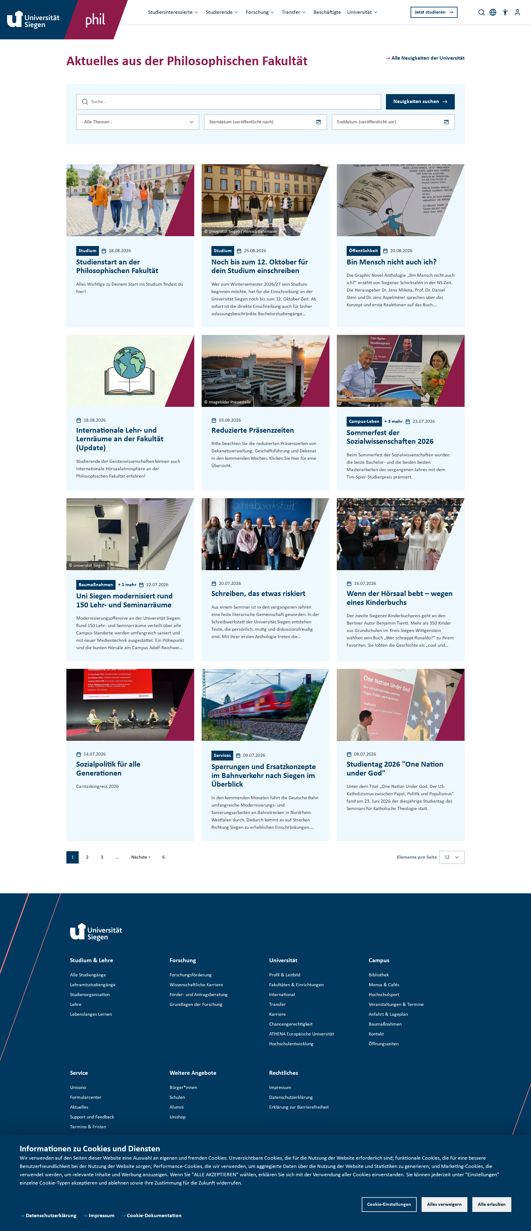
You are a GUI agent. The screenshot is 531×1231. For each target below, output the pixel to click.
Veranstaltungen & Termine (396, 1004)
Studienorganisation (90, 994)
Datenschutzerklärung (51, 1216)
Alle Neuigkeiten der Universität (428, 58)
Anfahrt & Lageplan (388, 1014)
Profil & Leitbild (284, 975)
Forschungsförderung (191, 975)
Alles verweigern (444, 1204)
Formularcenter (85, 1097)
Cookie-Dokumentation (154, 1216)
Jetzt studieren (430, 12)
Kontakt (376, 1034)
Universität (359, 12)
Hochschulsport (384, 994)
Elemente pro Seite (417, 857)
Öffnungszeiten (384, 1044)
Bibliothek (379, 975)
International (282, 994)
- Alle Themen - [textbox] (96, 122)
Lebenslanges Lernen (91, 1014)
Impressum (102, 1216)
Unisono (78, 1087)
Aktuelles (79, 1107)
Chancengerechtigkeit (291, 1024)
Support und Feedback (92, 1117)
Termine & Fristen (88, 1127)
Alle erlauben (492, 1204)
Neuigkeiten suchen (416, 102)
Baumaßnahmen (385, 1024)
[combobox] (137, 122)
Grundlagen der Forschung (196, 1004)
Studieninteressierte (170, 12)
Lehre (75, 1004)
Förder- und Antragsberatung (199, 994)
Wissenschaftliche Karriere (196, 985)
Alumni (177, 1107)
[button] (505, 12)
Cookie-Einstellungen (389, 1204)
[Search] (481, 12)
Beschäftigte (327, 12)
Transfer (291, 12)
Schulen (177, 1097)
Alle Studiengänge (88, 975)
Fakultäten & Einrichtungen (296, 985)
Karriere (277, 1014)
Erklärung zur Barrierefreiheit (299, 1107)
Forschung (257, 12)
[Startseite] (96, 932)
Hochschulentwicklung (291, 1044)
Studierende (219, 12)
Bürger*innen (183, 1087)
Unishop (178, 1117)
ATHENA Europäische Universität (301, 1034)
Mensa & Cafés (384, 985)
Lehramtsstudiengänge (93, 985)
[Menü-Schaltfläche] (517, 12)
